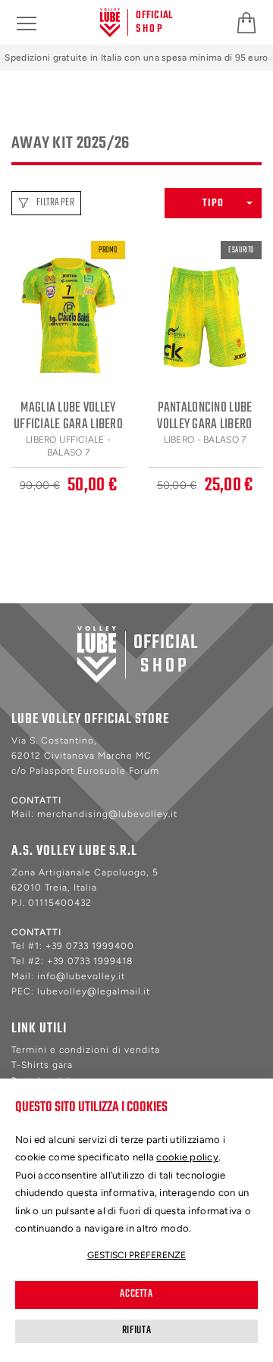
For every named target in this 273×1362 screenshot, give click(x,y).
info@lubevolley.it (81, 976)
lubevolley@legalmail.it (93, 991)
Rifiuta (136, 1330)
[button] (213, 203)
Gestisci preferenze (136, 1255)
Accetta (136, 1294)
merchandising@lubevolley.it (107, 814)
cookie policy (187, 1157)
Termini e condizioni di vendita (85, 1049)
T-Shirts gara (42, 1065)
